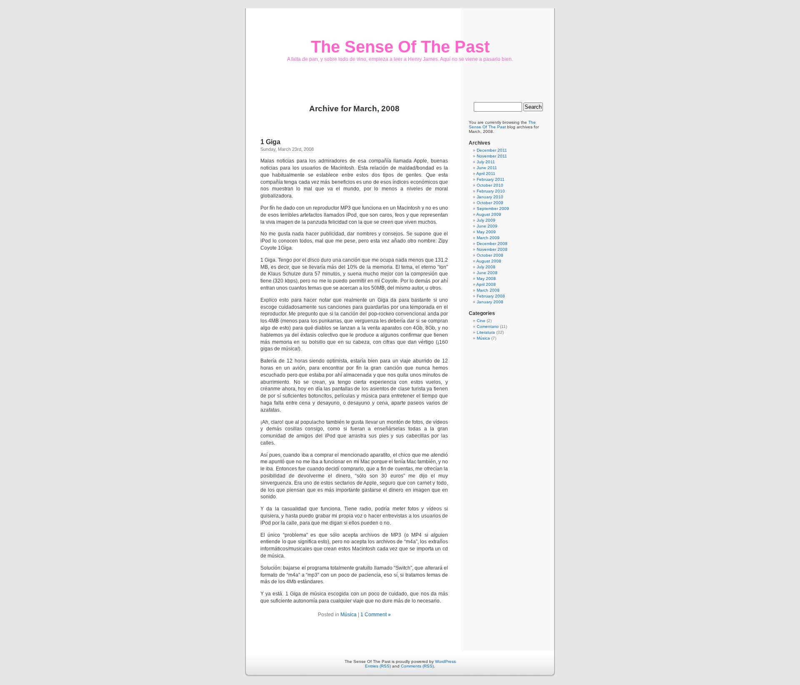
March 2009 (488, 237)
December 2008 (492, 243)
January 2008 (490, 302)
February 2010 (491, 191)
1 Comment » (375, 615)
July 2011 (486, 162)
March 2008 (488, 290)
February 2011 (491, 179)
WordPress (445, 661)
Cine (481, 320)
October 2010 (490, 185)
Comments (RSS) (417, 666)
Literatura (486, 332)
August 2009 (488, 214)
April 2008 (486, 284)
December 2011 (492, 150)
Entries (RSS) (378, 666)
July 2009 (486, 220)
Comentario (488, 326)
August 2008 (488, 261)
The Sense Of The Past (400, 47)
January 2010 (490, 197)
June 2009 (487, 226)
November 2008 (492, 249)
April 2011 (485, 173)
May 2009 (486, 232)
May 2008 (486, 278)
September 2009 (493, 208)
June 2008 (487, 272)
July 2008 (486, 267)
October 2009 (490, 202)
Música (348, 615)
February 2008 (491, 296)
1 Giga (270, 141)
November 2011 (492, 156)
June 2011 (487, 167)
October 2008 (490, 255)
